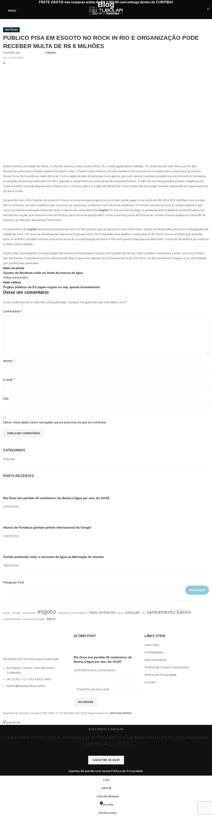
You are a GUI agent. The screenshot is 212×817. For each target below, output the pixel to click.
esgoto (104, 210)
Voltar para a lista (15, 277)
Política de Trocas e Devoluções (167, 667)
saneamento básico (169, 612)
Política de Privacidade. (127, 771)
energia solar (29, 613)
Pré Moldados (154, 652)
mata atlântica (80, 613)
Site (6, 398)
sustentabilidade (12, 619)
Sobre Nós (152, 645)
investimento (64, 613)
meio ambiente (102, 612)
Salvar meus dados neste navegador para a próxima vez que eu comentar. (55, 422)
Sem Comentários (103, 670)
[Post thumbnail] (11, 489)
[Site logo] (106, 10)
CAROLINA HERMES (120, 713)
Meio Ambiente (156, 660)
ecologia (16, 613)
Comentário (13, 311)
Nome (8, 361)
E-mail (9, 379)
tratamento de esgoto (33, 619)
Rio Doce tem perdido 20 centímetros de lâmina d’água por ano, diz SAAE (56, 498)
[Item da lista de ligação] (35, 679)
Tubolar (50, 52)
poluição (132, 612)
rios (143, 613)
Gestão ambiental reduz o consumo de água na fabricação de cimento (53, 557)
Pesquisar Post (13, 582)
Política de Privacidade (161, 674)
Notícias (11, 29)
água (51, 618)
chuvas (6, 613)
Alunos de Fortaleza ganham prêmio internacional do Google (47, 527)
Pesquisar (197, 590)
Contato (150, 682)
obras (120, 613)
